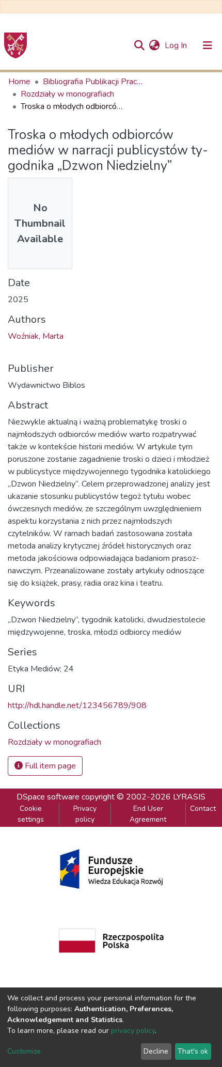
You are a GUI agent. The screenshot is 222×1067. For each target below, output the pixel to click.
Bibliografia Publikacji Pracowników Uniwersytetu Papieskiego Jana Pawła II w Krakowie (94, 81)
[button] (154, 45)
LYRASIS (189, 797)
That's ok (193, 1051)
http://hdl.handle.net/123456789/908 (77, 705)
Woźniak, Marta (36, 336)
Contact (203, 808)
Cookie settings (31, 814)
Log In (177, 45)
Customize (24, 1051)
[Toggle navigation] (207, 45)
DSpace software (48, 797)
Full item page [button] (49, 766)
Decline (156, 1051)
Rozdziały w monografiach (67, 94)
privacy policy (133, 1030)
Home (19, 81)
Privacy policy (85, 814)
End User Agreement (148, 814)
